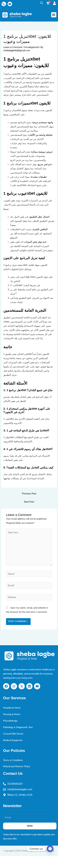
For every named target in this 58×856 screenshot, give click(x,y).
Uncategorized (31, 47)
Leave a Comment (12, 47)
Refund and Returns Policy (16, 766)
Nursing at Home (11, 714)
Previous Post (29, 493)
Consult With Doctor (13, 734)
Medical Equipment (12, 740)
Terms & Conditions (13, 760)
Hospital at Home (12, 708)
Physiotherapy (10, 721)
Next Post (29, 502)
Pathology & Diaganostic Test (18, 727)
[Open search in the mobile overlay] (41, 3)
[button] (53, 14)
